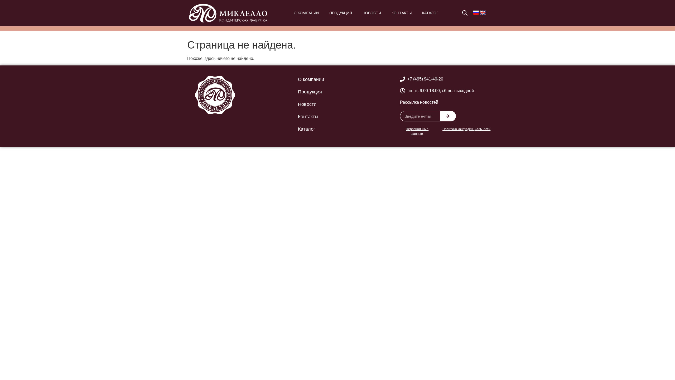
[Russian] (476, 13)
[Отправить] (448, 116)
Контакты (402, 13)
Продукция (340, 13)
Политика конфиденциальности (466, 129)
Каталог (430, 13)
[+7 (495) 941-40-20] (402, 79)
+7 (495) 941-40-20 (425, 79)
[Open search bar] (464, 13)
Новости (372, 13)
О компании (306, 13)
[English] (483, 13)
